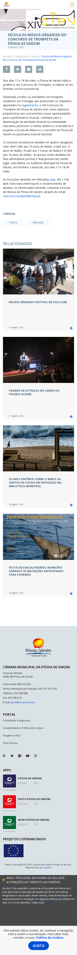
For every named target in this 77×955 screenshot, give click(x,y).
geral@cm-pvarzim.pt (23, 702)
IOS (36, 782)
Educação (38, 222)
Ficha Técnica (10, 743)
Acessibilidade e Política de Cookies (23, 728)
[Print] (39, 69)
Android (22, 782)
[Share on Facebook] (6, 69)
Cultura (13, 222)
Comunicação (21, 56)
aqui (52, 179)
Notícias (35, 56)
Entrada (7, 56)
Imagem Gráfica (12, 735)
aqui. (47, 902)
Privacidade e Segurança (16, 720)
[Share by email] (28, 69)
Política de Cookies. (50, 937)
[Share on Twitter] (17, 69)
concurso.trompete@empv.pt (21, 196)
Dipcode (47, 867)
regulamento (30, 105)
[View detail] (71, 328)
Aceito (38, 946)
